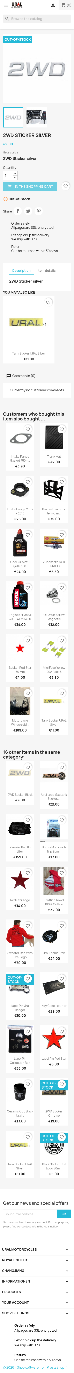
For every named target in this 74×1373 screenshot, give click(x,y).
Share (18, 211)
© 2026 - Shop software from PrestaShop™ (35, 1367)
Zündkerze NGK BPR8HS (54, 564)
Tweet (28, 211)
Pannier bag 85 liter (20, 849)
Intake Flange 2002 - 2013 (20, 511)
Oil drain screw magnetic (54, 617)
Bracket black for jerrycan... (54, 511)
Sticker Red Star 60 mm (20, 670)
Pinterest (39, 211)
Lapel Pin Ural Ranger (20, 1008)
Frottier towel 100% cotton (54, 902)
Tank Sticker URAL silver (28, 353)
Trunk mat (54, 456)
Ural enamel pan (54, 953)
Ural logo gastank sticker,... (54, 797)
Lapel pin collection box (20, 1061)
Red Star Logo (20, 900)
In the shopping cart (30, 186)
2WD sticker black (20, 795)
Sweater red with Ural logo (20, 955)
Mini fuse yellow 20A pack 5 (54, 670)
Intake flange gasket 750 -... (20, 459)
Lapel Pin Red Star (54, 1058)
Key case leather (54, 1006)
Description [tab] (21, 270)
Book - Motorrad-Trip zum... (54, 849)
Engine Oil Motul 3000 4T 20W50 (20, 617)
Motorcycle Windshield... (20, 722)
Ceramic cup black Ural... (20, 1113)
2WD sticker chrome (53, 1113)
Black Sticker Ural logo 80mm (54, 1166)
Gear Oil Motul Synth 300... (20, 564)
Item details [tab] (46, 270)
